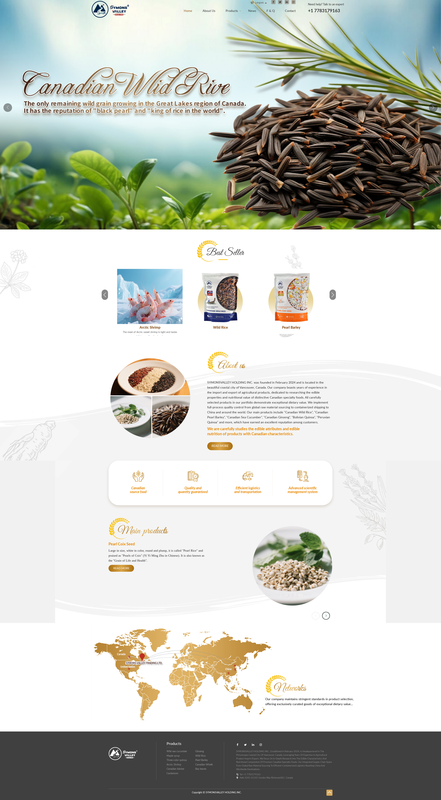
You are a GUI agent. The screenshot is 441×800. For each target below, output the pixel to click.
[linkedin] (287, 2)
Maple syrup (173, 756)
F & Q (270, 11)
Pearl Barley (150, 327)
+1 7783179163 (324, 11)
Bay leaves (200, 769)
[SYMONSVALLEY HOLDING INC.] (114, 15)
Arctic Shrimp (174, 765)
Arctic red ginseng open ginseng (291, 327)
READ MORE (220, 446)
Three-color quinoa (220, 327)
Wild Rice (200, 756)
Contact (290, 11)
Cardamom (172, 773)
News (252, 11)
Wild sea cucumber (177, 751)
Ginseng (199, 751)
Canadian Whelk (204, 765)
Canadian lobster (175, 769)
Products (232, 11)
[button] (433, 107)
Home (188, 11)
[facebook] (273, 2)
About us (209, 11)
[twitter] (280, 2)
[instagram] (293, 2)
